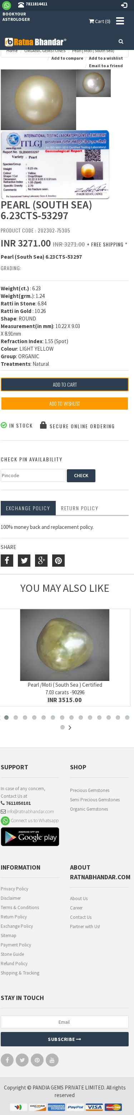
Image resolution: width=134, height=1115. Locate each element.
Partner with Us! (85, 926)
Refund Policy (14, 963)
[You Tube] (52, 1061)
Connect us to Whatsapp (34, 820)
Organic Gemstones (89, 809)
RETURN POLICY (80, 508)
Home (12, 50)
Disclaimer (11, 898)
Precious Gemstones (89, 790)
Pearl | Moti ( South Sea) (93, 50)
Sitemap (8, 935)
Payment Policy (16, 945)
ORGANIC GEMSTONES (44, 50)
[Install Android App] (30, 837)
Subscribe (62, 1039)
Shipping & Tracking (20, 973)
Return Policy (14, 917)
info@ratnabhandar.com (30, 811)
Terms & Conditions (20, 907)
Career (76, 908)
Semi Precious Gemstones (95, 800)
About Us (79, 898)
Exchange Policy (28, 508)
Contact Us (80, 917)
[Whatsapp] (9, 5)
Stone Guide (12, 954)
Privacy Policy (14, 889)
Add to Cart (65, 384)
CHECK (81, 475)
